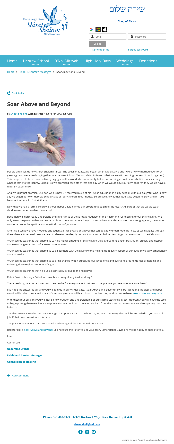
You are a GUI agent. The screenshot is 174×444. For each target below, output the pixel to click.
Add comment (20, 375)
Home (10, 71)
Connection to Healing (21, 362)
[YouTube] (94, 432)
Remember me (100, 49)
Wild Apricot (139, 440)
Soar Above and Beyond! (147, 293)
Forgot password (138, 49)
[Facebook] (80, 432)
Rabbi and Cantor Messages (24, 355)
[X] (87, 432)
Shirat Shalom (19, 113)
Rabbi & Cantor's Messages (35, 71)
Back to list (18, 93)
